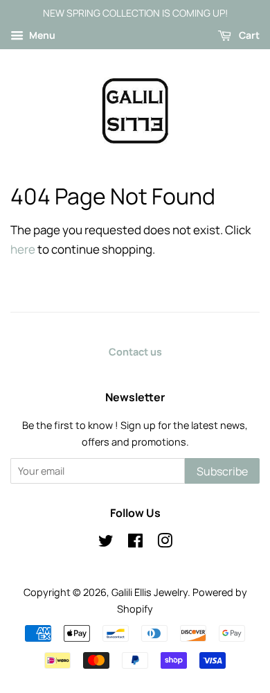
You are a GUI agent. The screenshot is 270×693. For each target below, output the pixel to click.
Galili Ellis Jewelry (149, 592)
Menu (41, 35)
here (22, 249)
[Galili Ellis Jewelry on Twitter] (106, 543)
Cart (248, 35)
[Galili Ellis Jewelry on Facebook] (135, 543)
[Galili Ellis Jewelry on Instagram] (164, 543)
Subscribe (222, 471)
